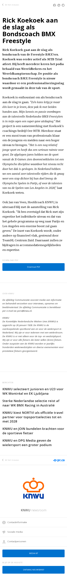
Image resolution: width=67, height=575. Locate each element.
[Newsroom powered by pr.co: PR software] (59, 458)
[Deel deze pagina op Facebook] (54, 5)
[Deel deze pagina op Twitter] (63, 5)
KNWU (33, 510)
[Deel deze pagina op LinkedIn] (58, 5)
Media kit (33, 553)
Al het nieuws (11, 4)
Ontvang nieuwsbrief (33, 570)
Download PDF (33, 267)
